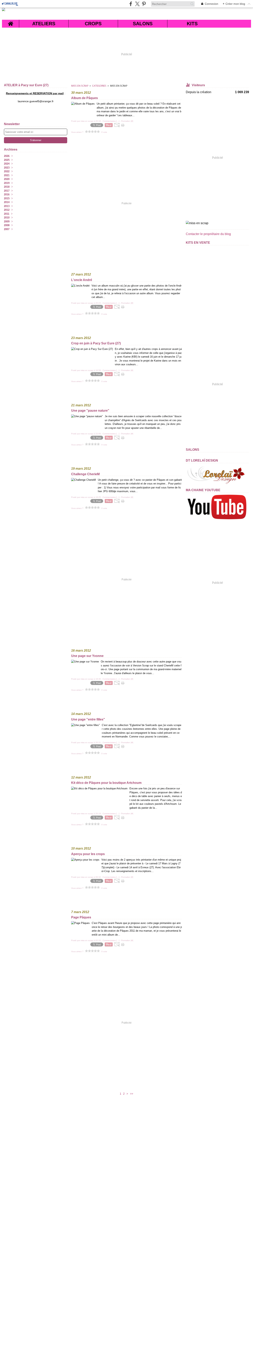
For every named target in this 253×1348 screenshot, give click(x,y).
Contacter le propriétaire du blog (208, 234)
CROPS (93, 23)
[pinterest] (143, 4)
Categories (99, 85)
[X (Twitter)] (137, 4)
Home (10, 22)
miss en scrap (79, 85)
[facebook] (130, 4)
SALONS (143, 23)
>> (131, 1093)
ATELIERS (43, 23)
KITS (192, 23)
